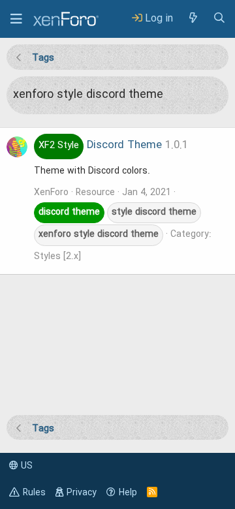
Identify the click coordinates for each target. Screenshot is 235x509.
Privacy (82, 493)
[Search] (219, 18)
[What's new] (193, 18)
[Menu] (16, 19)
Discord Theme (100, 145)
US (25, 466)
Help (128, 493)
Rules (34, 493)
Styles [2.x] (57, 256)
